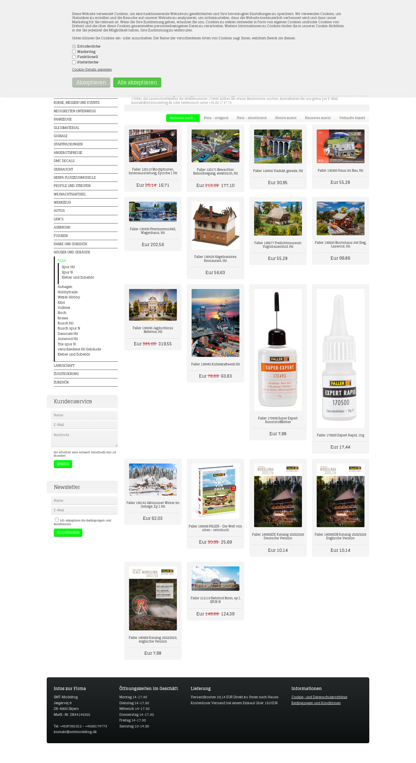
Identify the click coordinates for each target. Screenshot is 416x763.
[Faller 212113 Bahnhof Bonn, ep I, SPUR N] (215, 578)
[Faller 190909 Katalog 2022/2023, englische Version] (153, 598)
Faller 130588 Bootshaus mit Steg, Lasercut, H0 (340, 244)
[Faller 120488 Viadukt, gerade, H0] (278, 146)
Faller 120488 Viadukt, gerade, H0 (278, 171)
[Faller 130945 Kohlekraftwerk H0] (215, 323)
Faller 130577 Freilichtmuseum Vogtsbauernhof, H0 (277, 244)
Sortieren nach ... (183, 118)
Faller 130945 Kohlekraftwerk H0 (215, 364)
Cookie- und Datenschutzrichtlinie (319, 697)
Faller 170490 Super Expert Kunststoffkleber (278, 420)
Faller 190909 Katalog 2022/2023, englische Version (153, 639)
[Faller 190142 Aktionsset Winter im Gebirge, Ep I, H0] (153, 479)
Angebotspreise (68, 153)
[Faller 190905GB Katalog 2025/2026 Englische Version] (340, 495)
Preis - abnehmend (252, 118)
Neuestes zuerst (318, 118)
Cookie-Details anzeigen (92, 69)
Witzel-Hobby (69, 297)
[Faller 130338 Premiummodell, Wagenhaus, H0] (153, 211)
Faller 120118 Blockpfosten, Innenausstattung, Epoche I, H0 (153, 171)
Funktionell (87, 57)
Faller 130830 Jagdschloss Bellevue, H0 (153, 330)
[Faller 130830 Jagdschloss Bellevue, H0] (153, 305)
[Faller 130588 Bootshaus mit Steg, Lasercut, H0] (340, 218)
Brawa (63, 318)
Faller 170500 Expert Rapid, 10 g (340, 435)
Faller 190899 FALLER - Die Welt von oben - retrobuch (215, 528)
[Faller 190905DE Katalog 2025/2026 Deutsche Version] (278, 495)
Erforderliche (88, 46)
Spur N (67, 272)
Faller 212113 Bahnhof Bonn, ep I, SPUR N (215, 600)
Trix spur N (67, 344)
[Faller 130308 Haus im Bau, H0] (340, 146)
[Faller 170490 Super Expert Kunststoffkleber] (278, 350)
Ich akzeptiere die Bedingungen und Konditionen (82, 522)
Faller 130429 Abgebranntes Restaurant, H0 (215, 258)
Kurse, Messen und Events (76, 102)
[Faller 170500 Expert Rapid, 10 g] (340, 358)
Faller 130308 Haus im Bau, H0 (340, 170)
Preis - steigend (216, 118)
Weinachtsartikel (70, 194)
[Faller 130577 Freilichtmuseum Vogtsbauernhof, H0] (278, 219)
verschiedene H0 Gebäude (79, 349)
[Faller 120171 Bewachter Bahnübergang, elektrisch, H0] (215, 146)
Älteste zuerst (286, 118)
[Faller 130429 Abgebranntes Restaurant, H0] (215, 225)
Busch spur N (69, 328)
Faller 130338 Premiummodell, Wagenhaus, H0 (153, 231)
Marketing (86, 52)
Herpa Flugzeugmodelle (75, 177)
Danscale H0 (68, 333)
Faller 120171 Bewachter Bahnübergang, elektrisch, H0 (215, 171)
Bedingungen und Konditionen (316, 703)
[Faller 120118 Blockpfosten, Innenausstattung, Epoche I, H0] (153, 146)
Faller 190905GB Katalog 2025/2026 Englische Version (340, 536)
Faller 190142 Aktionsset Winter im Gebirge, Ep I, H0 (152, 504)
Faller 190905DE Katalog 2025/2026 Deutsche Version (278, 536)
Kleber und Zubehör (78, 277)
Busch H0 (65, 323)
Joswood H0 (68, 338)
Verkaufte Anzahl (352, 118)
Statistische (87, 62)
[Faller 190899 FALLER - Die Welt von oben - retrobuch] (215, 491)
